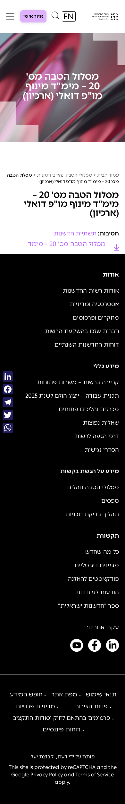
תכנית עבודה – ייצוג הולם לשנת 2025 (72, 395)
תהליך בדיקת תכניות (92, 514)
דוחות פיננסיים (61, 729)
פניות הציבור (92, 706)
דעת (62, 757)
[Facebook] (7, 389)
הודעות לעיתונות (97, 592)
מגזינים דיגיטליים (97, 565)
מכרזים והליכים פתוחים (89, 409)
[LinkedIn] (7, 376)
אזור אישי (33, 16)
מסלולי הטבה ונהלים (93, 487)
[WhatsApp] (7, 427)
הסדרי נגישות (102, 449)
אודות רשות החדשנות (91, 290)
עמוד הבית (108, 175)
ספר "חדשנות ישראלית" (88, 605)
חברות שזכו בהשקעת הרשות (82, 331)
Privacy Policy (46, 775)
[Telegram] (7, 402)
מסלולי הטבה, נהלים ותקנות (64, 175)
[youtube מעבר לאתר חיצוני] (76, 646)
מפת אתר (64, 694)
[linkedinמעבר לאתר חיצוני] (112, 646)
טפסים (110, 500)
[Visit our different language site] (69, 16)
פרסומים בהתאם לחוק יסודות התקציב (61, 717)
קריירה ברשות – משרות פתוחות (78, 382)
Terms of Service (94, 775)
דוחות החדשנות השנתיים (86, 344)
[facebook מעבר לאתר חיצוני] (94, 646)
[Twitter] (7, 415)
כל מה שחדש (102, 551)
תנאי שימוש (101, 694)
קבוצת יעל (42, 757)
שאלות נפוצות (101, 422)
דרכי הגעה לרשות (97, 436)
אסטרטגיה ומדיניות (94, 304)
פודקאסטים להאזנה (93, 578)
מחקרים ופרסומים (96, 317)
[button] (55, 17)
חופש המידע (26, 694)
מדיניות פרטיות (35, 706)
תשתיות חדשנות (75, 233)
